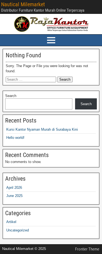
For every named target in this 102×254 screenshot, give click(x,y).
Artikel (11, 222)
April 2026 (14, 188)
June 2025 (14, 196)
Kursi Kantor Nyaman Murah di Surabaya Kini (42, 129)
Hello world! (15, 138)
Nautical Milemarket (23, 4)
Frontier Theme (87, 249)
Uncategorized (17, 230)
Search (10, 96)
